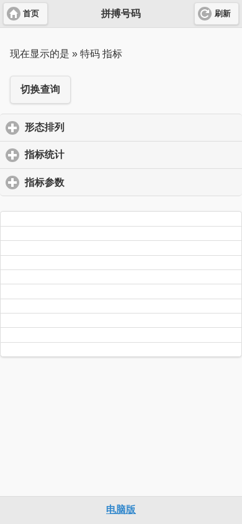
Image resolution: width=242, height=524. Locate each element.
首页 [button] (31, 13)
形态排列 (102, 127)
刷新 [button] (223, 13)
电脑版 (121, 509)
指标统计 (102, 154)
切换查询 (40, 89)
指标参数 (102, 182)
